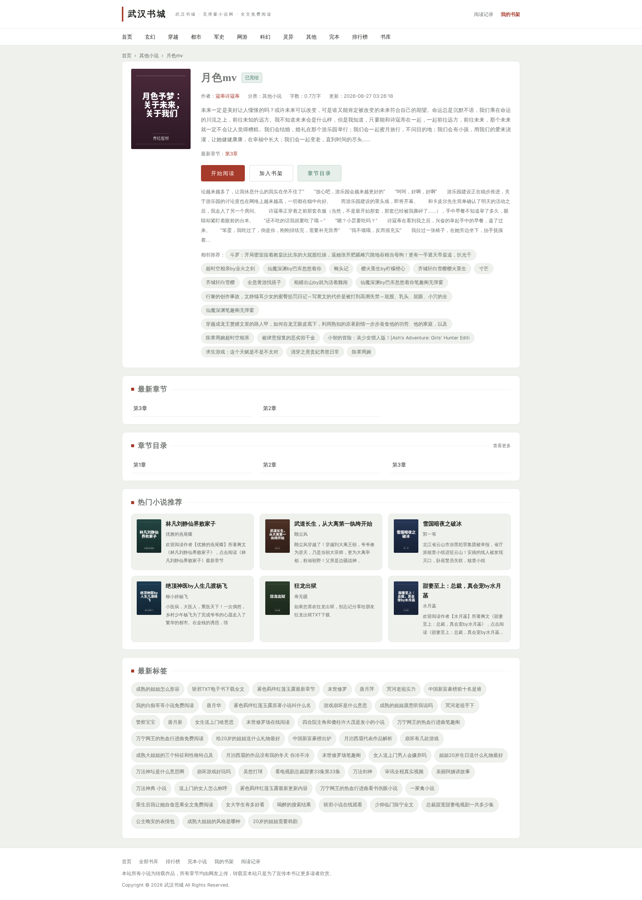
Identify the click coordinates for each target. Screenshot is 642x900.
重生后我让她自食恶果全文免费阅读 (174, 804)
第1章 (139, 465)
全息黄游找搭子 (264, 282)
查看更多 (502, 445)
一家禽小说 (422, 788)
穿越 (173, 36)
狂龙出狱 (305, 586)
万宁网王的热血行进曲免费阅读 (170, 738)
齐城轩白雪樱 (220, 282)
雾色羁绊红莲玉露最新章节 (286, 689)
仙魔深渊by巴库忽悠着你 (294, 268)
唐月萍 (367, 689)
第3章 (231, 154)
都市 (196, 36)
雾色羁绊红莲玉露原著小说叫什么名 (272, 705)
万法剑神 (362, 771)
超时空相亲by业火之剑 (230, 268)
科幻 (265, 36)
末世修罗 (337, 689)
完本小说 (197, 861)
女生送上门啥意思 (214, 722)
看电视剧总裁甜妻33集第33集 (307, 771)
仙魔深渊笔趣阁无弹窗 (230, 310)
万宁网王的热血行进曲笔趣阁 (428, 722)
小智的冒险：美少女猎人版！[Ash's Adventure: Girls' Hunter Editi (399, 338)
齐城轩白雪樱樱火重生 (442, 268)
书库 (385, 36)
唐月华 (214, 705)
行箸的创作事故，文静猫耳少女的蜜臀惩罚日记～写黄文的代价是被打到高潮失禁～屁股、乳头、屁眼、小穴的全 (326, 296)
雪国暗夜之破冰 (442, 524)
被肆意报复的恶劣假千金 (288, 338)
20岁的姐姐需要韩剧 (275, 821)
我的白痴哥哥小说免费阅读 (165, 705)
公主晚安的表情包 (155, 821)
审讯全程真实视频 (404, 771)
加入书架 (271, 173)
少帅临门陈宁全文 (394, 804)
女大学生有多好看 (245, 804)
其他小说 (149, 55)
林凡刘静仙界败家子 (191, 524)
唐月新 (175, 722)
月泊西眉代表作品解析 (368, 738)
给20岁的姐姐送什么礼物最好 (248, 738)
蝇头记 (341, 268)
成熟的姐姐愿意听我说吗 (406, 705)
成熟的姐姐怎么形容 (157, 689)
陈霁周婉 (361, 352)
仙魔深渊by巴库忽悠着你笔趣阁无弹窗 (401, 282)
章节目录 (319, 173)
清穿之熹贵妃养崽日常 (315, 352)
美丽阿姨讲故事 (453, 771)
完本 (334, 36)
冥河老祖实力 (401, 689)
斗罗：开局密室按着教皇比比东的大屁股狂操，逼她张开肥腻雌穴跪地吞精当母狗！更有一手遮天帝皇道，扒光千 (350, 255)
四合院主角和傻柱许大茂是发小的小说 (343, 722)
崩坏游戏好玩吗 (214, 771)
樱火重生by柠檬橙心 (383, 268)
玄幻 (150, 36)
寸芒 (484, 268)
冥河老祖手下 (459, 705)
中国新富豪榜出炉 (312, 738)
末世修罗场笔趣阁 (341, 755)
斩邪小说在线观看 (343, 804)
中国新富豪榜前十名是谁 (455, 689)
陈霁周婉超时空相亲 (227, 338)
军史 (219, 36)
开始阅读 (223, 173)
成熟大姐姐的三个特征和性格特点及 (174, 755)
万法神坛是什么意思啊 (160, 771)
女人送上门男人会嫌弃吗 (400, 755)
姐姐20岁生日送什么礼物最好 (471, 755)
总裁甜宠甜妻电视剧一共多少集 (460, 804)
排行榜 (360, 36)
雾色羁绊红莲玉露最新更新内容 (274, 788)
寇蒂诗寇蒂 (227, 96)
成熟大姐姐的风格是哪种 (213, 821)
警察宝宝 (145, 722)
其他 (311, 36)
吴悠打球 (253, 771)
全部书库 (148, 861)
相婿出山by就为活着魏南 (321, 282)
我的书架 (510, 14)
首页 (127, 36)
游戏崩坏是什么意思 (345, 705)
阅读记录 (483, 14)
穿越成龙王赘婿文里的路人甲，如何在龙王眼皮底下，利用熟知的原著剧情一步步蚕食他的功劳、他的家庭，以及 (326, 324)
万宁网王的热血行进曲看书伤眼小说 (359, 788)
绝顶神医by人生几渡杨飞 (196, 586)
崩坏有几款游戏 (422, 738)
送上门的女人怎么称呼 (203, 788)
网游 (242, 36)
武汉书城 (147, 14)
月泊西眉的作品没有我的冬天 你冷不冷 (267, 755)
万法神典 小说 (151, 788)
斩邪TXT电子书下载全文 (218, 689)
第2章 (269, 408)
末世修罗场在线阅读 (268, 722)
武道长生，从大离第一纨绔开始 (333, 524)
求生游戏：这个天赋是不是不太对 (242, 352)
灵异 (288, 36)
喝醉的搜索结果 (294, 804)
